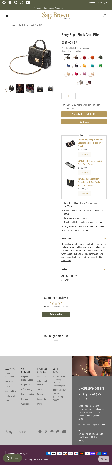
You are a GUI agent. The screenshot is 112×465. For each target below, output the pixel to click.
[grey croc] (80, 83)
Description (66, 238)
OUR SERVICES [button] (25, 370)
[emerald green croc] (100, 67)
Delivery (65, 269)
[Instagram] (21, 2)
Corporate (25, 384)
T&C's (39, 389)
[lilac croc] (84, 75)
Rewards (24, 399)
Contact (24, 460)
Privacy (40, 394)
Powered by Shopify (41, 460)
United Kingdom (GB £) (16, 453)
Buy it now (84, 122)
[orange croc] (92, 58)
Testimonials (10, 396)
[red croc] (84, 58)
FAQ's (39, 404)
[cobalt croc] (68, 67)
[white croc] (100, 75)
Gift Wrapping (26, 389)
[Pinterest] (15, 2)
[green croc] (100, 58)
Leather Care (42, 399)
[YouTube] (28, 2)
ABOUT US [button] (10, 369)
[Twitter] (9, 2)
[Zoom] (30, 57)
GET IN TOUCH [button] (56, 370)
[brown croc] (76, 58)
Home (13, 25)
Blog (7, 401)
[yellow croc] (84, 67)
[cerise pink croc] (76, 75)
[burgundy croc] (88, 83)
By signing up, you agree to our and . (91, 437)
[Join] (103, 424)
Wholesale (25, 404)
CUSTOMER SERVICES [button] (42, 370)
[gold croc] (92, 75)
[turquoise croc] (92, 67)
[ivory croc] (68, 75)
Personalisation (27, 394)
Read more (66, 260)
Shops (8, 386)
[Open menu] (9, 15)
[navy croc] (76, 67)
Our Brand (9, 381)
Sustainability (10, 391)
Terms (85, 437)
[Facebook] (4, 2)
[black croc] (68, 58)
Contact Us (41, 376)
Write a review (56, 314)
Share (67, 280)
